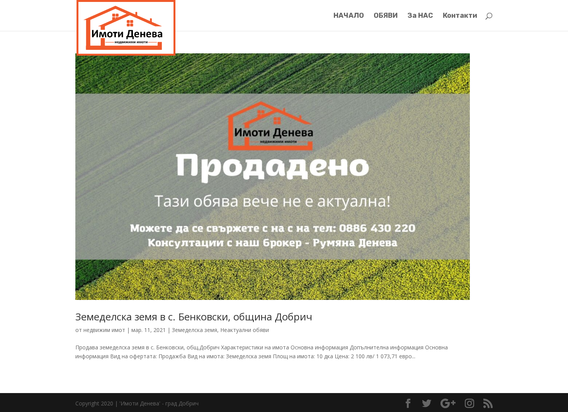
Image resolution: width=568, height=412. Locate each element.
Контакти (460, 16)
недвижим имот (104, 330)
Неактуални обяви (244, 330)
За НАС (420, 16)
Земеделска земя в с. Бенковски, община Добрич (193, 316)
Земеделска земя (194, 330)
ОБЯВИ (386, 16)
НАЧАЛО (348, 16)
